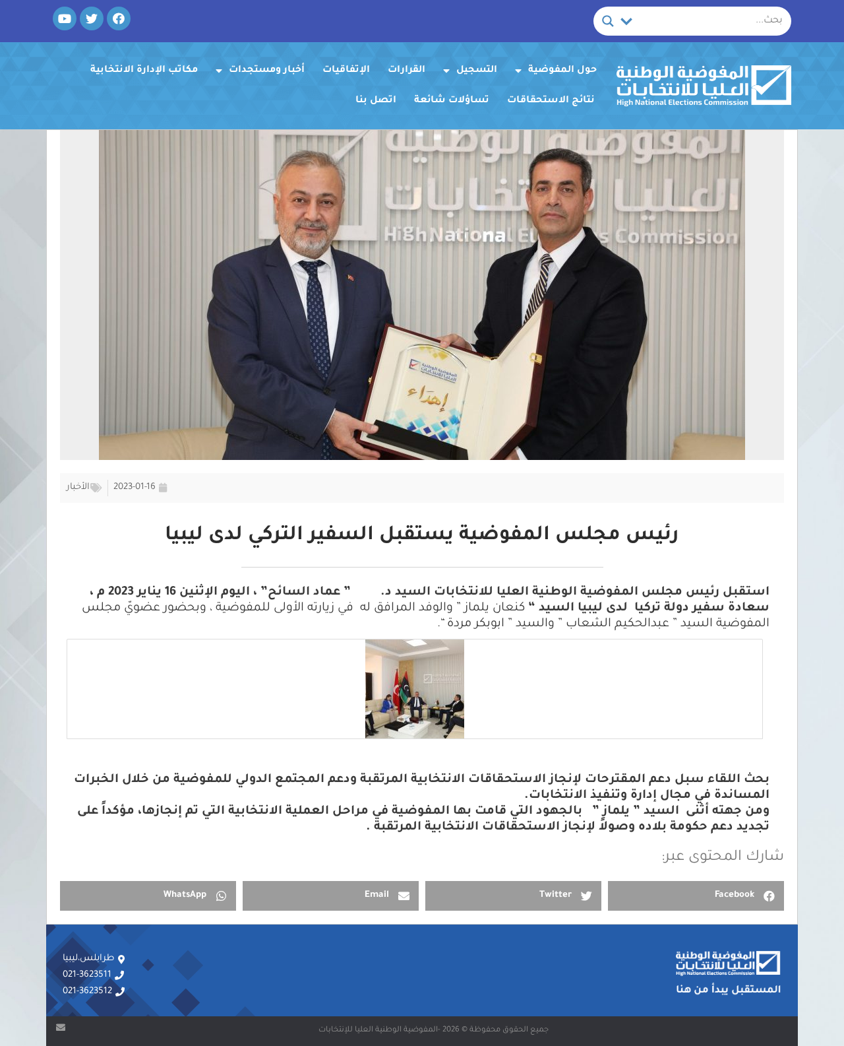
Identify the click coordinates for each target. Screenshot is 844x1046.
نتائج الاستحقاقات (551, 101)
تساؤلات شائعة (451, 101)
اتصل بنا (375, 101)
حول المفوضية (562, 70)
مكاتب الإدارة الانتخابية (144, 70)
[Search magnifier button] (608, 21)
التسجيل (476, 70)
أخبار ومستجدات (267, 70)
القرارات (406, 70)
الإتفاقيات (346, 70)
